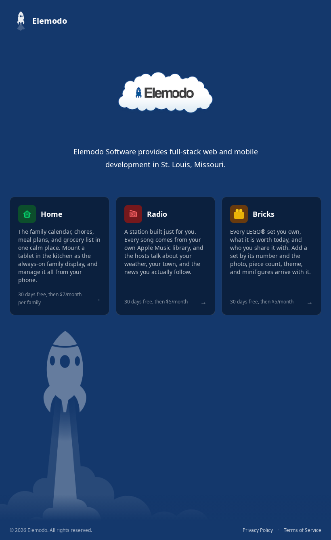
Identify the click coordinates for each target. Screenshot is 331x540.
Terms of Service (302, 530)
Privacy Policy (258, 530)
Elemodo (49, 21)
